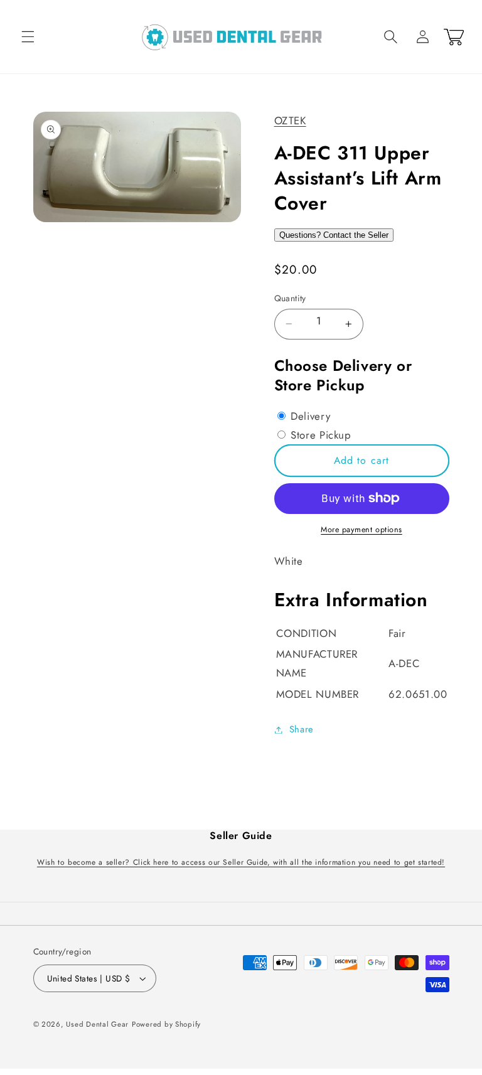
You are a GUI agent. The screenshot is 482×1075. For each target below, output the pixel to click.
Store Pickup (319, 434)
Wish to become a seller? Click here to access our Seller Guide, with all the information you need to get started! (241, 862)
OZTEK (290, 120)
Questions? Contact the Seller (333, 235)
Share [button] (301, 729)
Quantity (290, 298)
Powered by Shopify (166, 1024)
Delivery (309, 416)
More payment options (361, 529)
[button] (27, 37)
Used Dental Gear (97, 1024)
